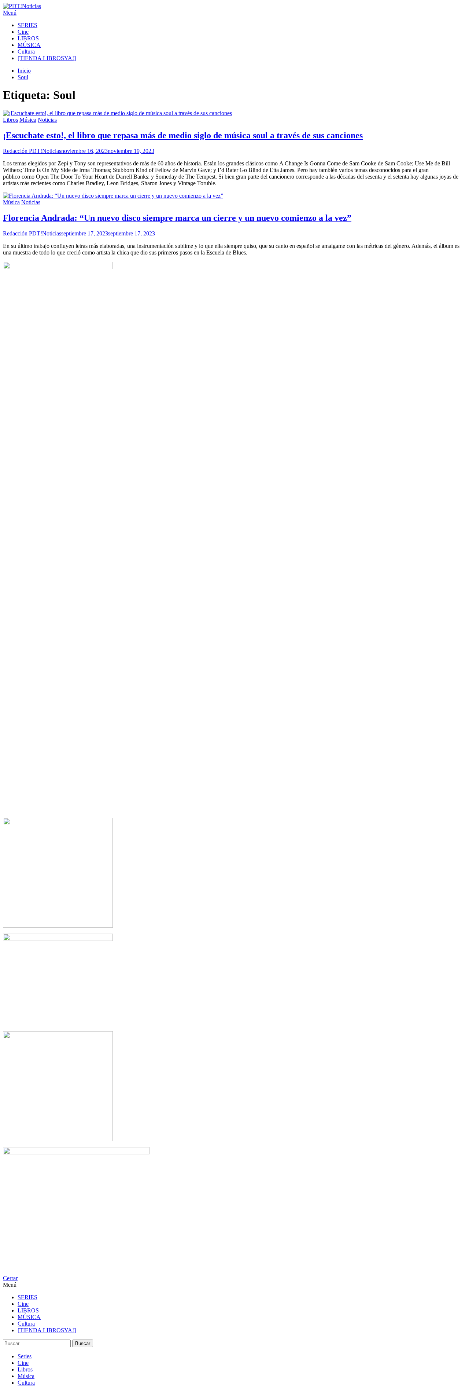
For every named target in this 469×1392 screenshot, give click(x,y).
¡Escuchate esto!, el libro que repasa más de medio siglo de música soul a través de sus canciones (183, 135)
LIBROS (28, 38)
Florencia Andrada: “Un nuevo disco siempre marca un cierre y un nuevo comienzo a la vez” (177, 218)
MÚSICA (29, 45)
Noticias (47, 120)
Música (27, 120)
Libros (10, 120)
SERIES (27, 25)
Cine (23, 32)
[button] (234, 13)
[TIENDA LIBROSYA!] (47, 58)
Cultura (26, 51)
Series (25, 1356)
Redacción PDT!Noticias (32, 151)
